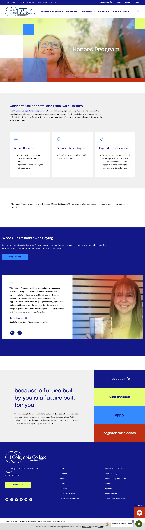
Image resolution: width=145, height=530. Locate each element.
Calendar (64, 483)
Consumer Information (115, 498)
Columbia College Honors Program (27, 111)
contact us (18, 485)
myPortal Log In (112, 473)
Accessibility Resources (115, 478)
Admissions (71, 11)
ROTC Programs (44, 521)
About (62, 469)
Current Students (11, 2)
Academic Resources (28, 521)
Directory (64, 488)
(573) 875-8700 (12, 475)
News (62, 478)
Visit (118, 2)
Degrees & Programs (51, 11)
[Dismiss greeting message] (133, 521)
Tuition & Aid (87, 11)
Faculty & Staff (42, 2)
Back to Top (139, 505)
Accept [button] (100, 527)
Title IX (108, 483)
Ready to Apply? (15, 257)
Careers (63, 473)
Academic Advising (60, 521)
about (126, 11)
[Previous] (12, 333)
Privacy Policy (111, 493)
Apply (127, 2)
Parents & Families (27, 2)
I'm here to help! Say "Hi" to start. (122, 524)
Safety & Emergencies (69, 498)
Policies (108, 488)
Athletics (117, 11)
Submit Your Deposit (114, 469)
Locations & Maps (67, 493)
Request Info (106, 2)
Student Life (103, 11)
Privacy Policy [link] (87, 527)
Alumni (53, 2)
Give (137, 2)
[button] (138, 523)
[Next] (19, 333)
